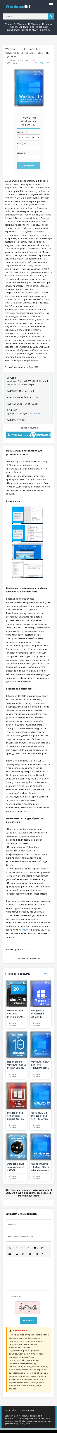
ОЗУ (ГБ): (21, 143)
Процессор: (22, 132)
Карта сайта (11, 1410)
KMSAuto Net (35, 413)
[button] (9, 1248)
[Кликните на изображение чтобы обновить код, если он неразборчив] (28, 1307)
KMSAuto (26, 929)
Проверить (28, 165)
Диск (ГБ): (22, 153)
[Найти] (51, 16)
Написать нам (27, 1410)
